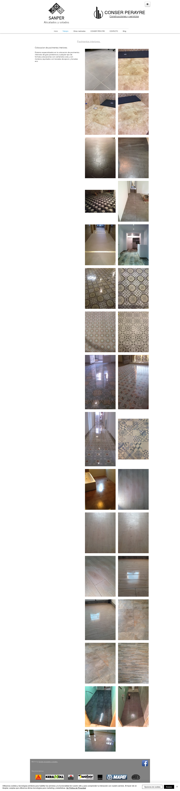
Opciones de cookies (152, 787)
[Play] (147, 4)
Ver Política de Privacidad (76, 788)
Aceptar (169, 787)
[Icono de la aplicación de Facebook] (145, 763)
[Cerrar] (177, 787)
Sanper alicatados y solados (48, 762)
